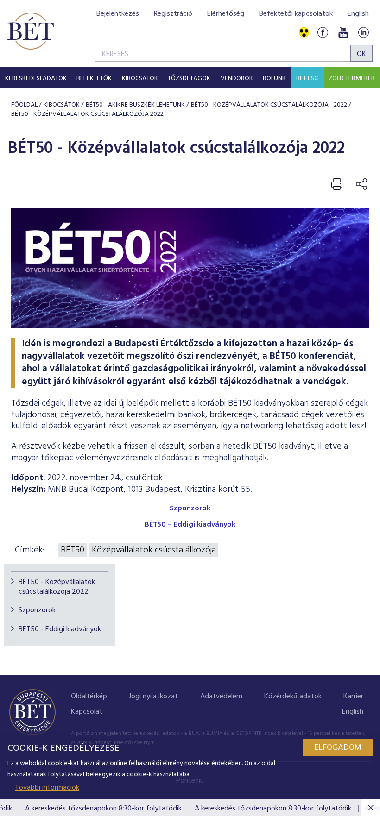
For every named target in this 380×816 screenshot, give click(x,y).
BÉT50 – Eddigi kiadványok (190, 525)
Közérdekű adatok (293, 696)
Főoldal (24, 105)
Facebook (322, 33)
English (358, 14)
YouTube (343, 33)
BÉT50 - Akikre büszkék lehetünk (135, 105)
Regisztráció (173, 14)
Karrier (353, 696)
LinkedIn (363, 33)
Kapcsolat (86, 712)
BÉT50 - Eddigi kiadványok (60, 629)
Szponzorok (37, 610)
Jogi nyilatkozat (153, 696)
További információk (47, 788)
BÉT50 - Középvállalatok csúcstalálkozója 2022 (57, 587)
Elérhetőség (225, 14)
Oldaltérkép (89, 696)
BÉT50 (72, 550)
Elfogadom (337, 747)
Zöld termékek (352, 78)
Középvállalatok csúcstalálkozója (154, 550)
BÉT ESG (307, 78)
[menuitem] (36, 77)
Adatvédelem (221, 696)
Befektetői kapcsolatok (296, 14)
